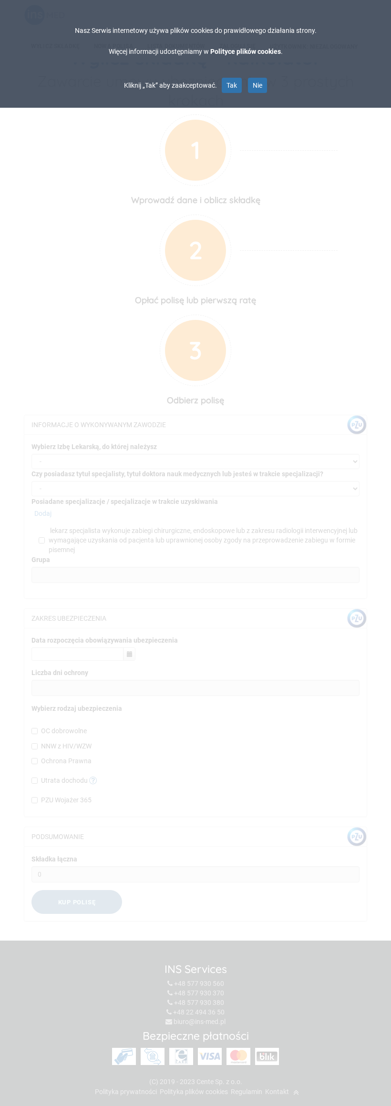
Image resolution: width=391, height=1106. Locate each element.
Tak (231, 85)
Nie (257, 85)
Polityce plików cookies (245, 51)
